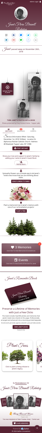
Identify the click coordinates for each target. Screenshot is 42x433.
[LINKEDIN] (6, 40)
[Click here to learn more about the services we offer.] (21, 415)
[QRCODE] (6, 35)
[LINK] (36, 40)
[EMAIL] (14, 40)
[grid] (21, 94)
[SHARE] (28, 40)
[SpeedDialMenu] (37, 428)
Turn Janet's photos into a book (21, 120)
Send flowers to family (21, 181)
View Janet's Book (21, 327)
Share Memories (22, 423)
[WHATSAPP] (36, 35)
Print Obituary (22, 148)
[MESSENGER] (21, 35)
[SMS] (21, 40)
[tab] (9, 130)
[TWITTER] (28, 35)
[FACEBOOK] (14, 35)
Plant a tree (21, 211)
